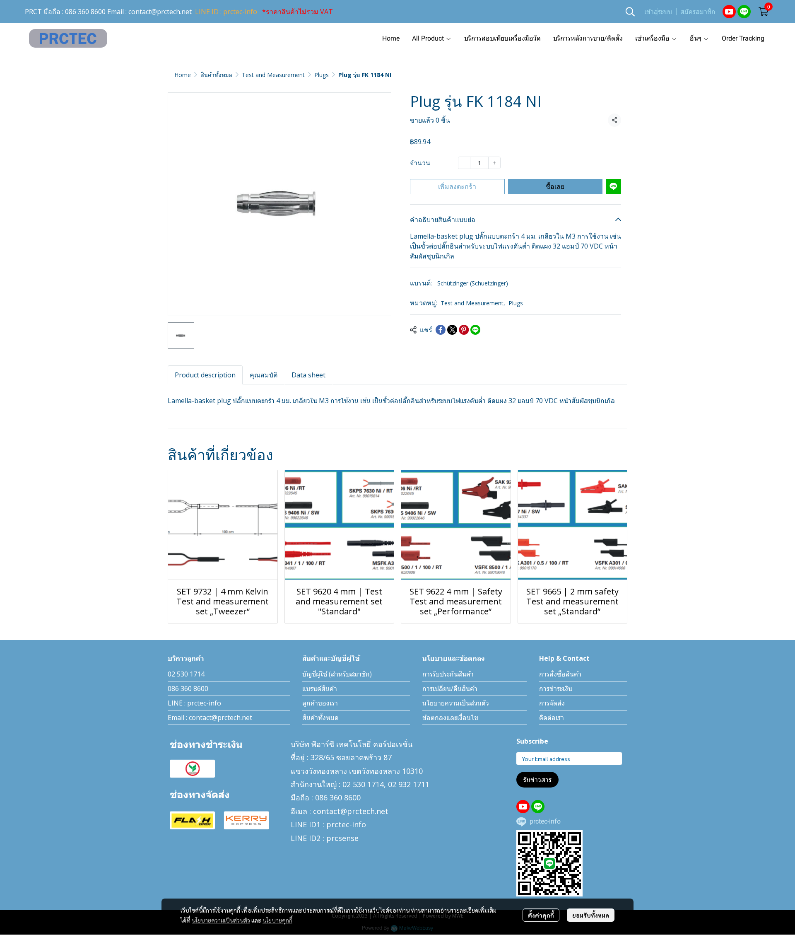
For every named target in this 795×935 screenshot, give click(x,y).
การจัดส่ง (552, 703)
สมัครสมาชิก (698, 12)
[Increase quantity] (494, 163)
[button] (630, 12)
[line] (744, 11)
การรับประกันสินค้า (448, 674)
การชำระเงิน (555, 688)
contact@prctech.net (160, 11)
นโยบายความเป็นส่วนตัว (221, 920)
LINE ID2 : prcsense (325, 838)
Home (182, 75)
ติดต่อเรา (551, 717)
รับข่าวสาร (537, 779)
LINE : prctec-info (194, 703)
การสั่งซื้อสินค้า (560, 674)
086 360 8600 (85, 11)
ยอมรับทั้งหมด (590, 915)
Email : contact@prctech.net (210, 717)
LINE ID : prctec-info (226, 11)
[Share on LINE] (475, 330)
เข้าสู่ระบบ (658, 12)
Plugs (321, 75)
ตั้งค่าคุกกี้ (541, 915)
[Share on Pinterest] (464, 330)
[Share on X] (452, 330)
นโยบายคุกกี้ (277, 920)
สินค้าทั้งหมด (216, 75)
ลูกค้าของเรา (320, 703)
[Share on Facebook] (441, 330)
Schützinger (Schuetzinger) (472, 283)
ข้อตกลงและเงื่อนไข (450, 717)
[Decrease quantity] (464, 163)
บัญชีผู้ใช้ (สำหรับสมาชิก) (337, 674)
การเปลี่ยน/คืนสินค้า (449, 688)
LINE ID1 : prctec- (321, 824)
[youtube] (729, 11)
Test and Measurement (273, 75)
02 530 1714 (186, 674)
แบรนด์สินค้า (319, 688)
